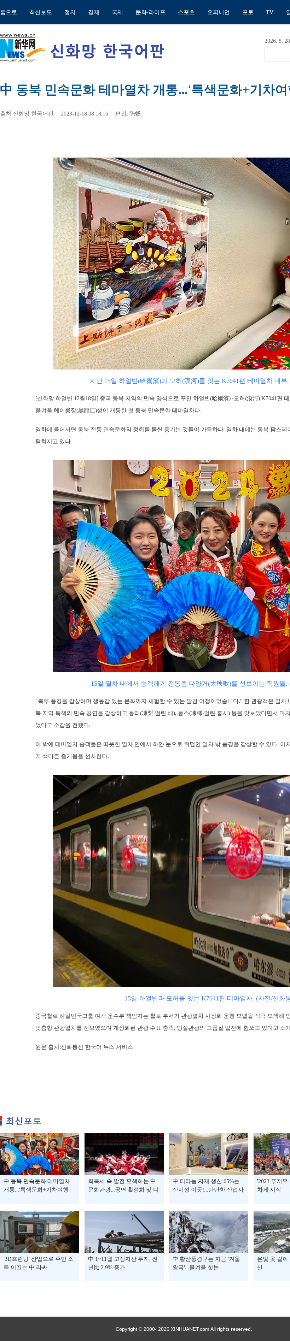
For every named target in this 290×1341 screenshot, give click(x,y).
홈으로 (8, 12)
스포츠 (186, 12)
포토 (248, 12)
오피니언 (218, 12)
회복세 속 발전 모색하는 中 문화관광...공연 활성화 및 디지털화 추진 (123, 1189)
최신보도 (40, 12)
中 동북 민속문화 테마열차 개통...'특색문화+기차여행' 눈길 (37, 1189)
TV (270, 12)
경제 (93, 12)
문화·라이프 (150, 12)
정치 (70, 12)
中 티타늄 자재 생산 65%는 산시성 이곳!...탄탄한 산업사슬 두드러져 (208, 1189)
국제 (117, 12)
